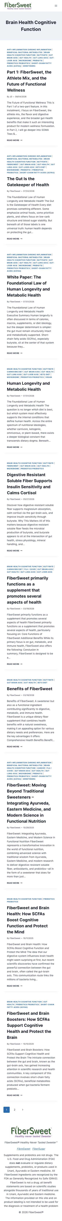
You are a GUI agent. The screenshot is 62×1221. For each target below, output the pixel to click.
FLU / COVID (30, 569)
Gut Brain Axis (28, 164)
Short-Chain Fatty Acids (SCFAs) (37, 173)
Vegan (48, 377)
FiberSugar (38, 1148)
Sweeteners (29, 66)
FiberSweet (13, 164)
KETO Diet (40, 167)
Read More (14, 140)
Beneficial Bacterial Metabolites (24, 52)
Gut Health (25, 58)
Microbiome (25, 60)
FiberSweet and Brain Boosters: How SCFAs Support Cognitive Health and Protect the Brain (29, 1025)
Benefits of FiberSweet (29, 688)
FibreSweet (23, 1148)
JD (11, 96)
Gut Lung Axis (40, 58)
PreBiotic (38, 60)
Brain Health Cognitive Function (24, 369)
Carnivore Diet (15, 372)
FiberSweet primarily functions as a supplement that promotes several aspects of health (27, 590)
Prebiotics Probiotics (18, 63)
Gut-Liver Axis (26, 167)
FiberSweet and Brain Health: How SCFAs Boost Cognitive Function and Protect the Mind (28, 919)
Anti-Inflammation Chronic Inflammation (29, 50)
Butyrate (42, 55)
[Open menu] (56, 5)
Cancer (41, 768)
